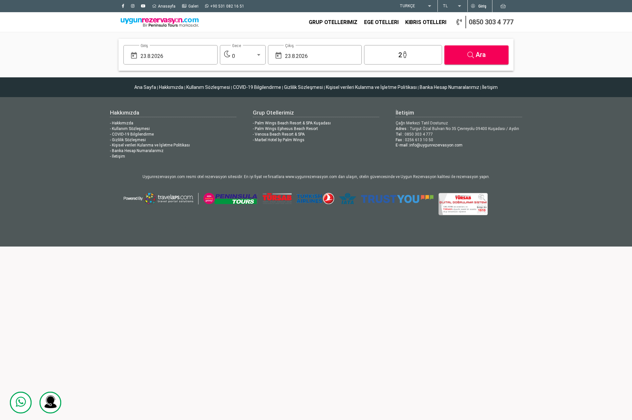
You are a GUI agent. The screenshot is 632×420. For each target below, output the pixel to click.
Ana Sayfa (145, 87)
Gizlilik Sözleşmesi (303, 87)
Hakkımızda (171, 87)
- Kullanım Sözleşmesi (130, 128)
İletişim (490, 87)
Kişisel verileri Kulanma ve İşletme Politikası (371, 87)
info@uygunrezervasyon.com (435, 145)
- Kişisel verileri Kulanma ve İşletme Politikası (150, 145)
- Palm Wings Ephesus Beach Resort (285, 128)
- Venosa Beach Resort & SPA (279, 134)
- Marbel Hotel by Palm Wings (278, 140)
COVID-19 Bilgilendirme (257, 87)
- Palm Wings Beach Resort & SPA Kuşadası (292, 123)
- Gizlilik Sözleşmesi (128, 140)
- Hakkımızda (121, 123)
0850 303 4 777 (491, 22)
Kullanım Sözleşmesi (208, 87)
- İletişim (117, 156)
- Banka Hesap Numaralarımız (137, 150)
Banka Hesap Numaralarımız (449, 87)
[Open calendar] (134, 55)
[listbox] (416, 6)
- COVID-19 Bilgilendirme (132, 134)
